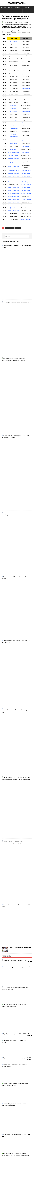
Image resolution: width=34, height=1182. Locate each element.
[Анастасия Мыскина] (16, 1155)
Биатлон (26, 7)
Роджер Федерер (13, 152)
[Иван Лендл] (16, 989)
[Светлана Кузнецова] (16, 1006)
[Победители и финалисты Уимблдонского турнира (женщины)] (16, 360)
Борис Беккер (13, 126)
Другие (19, 11)
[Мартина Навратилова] (16, 1105)
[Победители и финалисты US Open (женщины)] (16, 247)
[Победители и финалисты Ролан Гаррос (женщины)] (16, 515)
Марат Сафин (26, 146)
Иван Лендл (26, 88)
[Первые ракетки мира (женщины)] (16, 906)
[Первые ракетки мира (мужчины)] (5, 951)
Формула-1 (11, 11)
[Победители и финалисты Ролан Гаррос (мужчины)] (16, 578)
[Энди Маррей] (16, 1136)
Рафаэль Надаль (26, 193)
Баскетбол (18, 7)
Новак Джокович (13, 166)
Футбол (3, 7)
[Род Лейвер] (14, 960)
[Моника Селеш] (16, 969)
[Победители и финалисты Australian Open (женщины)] (16, 642)
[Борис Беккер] (14, 1058)
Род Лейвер (13, 41)
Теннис (3, 11)
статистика (9, 228)
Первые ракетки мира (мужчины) (20, 947)
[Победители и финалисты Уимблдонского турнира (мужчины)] (16, 437)
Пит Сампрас (13, 128)
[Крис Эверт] (16, 1042)
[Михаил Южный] (16, 1085)
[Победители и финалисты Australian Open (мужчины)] (16, 712)
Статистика (27, 11)
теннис (18, 228)
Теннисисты (6, 956)
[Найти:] (17, 236)
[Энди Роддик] (14, 1034)
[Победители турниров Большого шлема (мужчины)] (16, 845)
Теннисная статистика (11, 242)
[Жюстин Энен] (16, 1066)
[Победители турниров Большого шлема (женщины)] (16, 779)
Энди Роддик (29, 1034)
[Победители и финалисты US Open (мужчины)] (16, 302)
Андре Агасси (13, 123)
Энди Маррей (26, 187)
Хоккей (10, 7)
